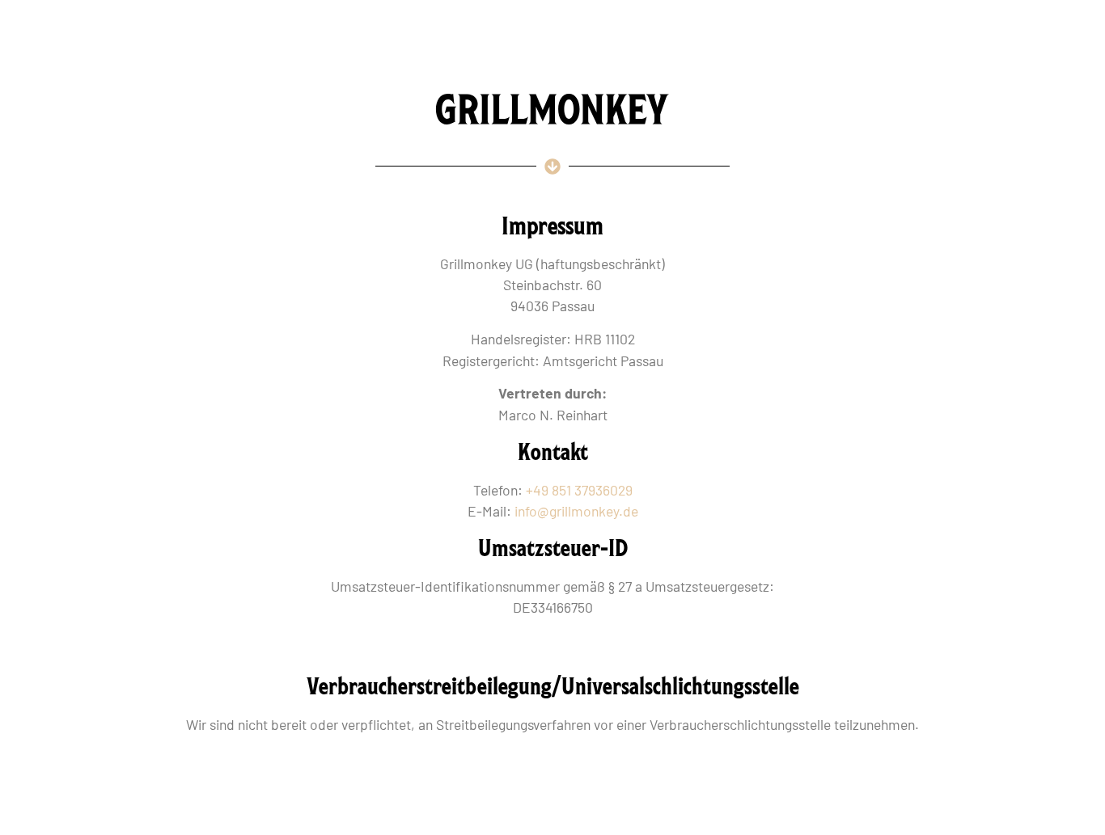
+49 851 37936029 (579, 490)
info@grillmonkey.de (576, 511)
